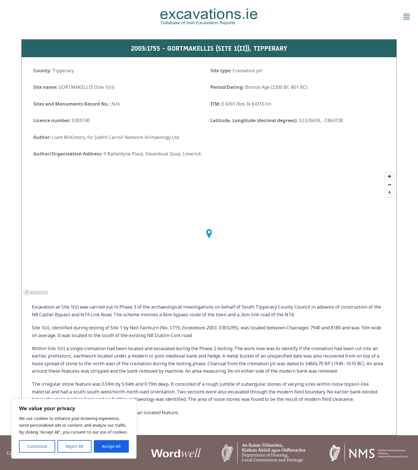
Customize (37, 446)
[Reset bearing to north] (389, 193)
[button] (346, 17)
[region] (73, 429)
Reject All (74, 446)
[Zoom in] (389, 176)
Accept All (111, 446)
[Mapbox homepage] (35, 292)
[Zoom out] (389, 184)
